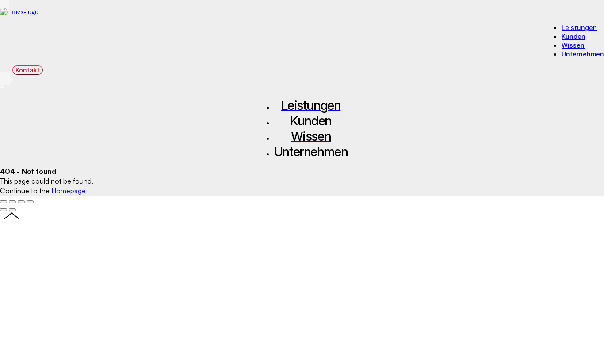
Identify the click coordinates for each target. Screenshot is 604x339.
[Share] (12, 201)
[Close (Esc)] (3, 201)
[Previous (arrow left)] (3, 209)
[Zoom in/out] (30, 201)
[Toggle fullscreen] (21, 201)
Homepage (68, 190)
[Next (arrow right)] (12, 209)
